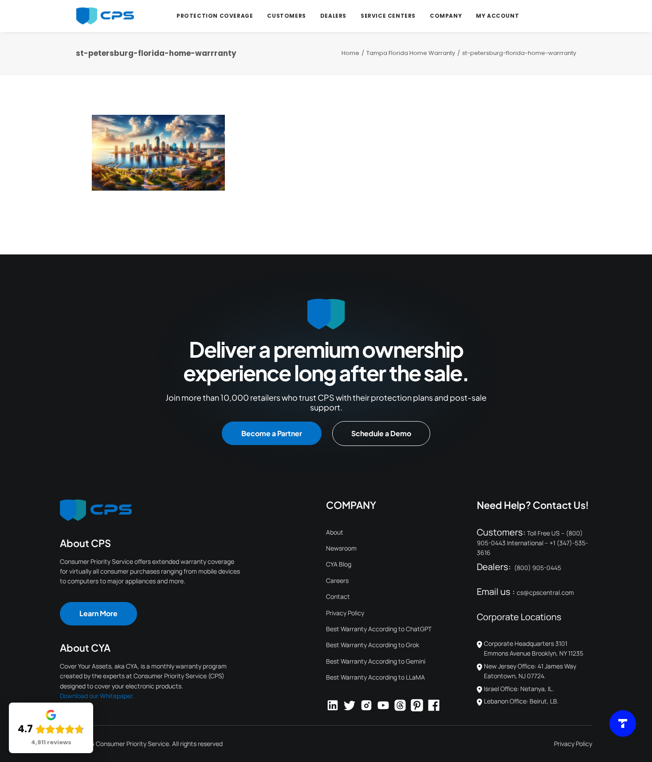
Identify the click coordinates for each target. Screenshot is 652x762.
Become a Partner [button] (271, 433)
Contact (338, 596)
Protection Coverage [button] (215, 16)
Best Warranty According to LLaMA (375, 677)
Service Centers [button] (388, 16)
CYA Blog (338, 564)
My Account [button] (497, 16)
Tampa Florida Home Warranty (410, 53)
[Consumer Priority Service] (105, 16)
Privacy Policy (345, 613)
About (334, 532)
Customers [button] (286, 16)
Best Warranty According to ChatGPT (379, 629)
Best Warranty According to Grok (372, 645)
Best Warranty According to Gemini (375, 661)
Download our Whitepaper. (97, 696)
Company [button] (446, 16)
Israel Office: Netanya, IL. (519, 688)
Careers (337, 580)
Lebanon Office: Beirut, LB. (521, 701)
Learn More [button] (98, 613)
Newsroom (341, 548)
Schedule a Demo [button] (381, 433)
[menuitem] (214, 16)
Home (350, 53)
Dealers (333, 16)
